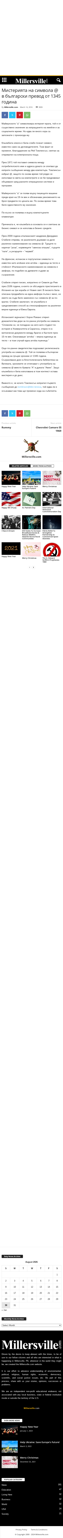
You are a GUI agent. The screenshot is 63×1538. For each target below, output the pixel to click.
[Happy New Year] (11, 478)
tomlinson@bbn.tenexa (29, 387)
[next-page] (33, 567)
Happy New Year (9, 486)
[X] (12, 115)
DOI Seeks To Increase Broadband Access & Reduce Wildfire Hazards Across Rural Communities (31, 535)
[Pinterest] (19, 115)
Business (6, 1499)
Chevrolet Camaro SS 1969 (48, 429)
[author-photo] (31, 446)
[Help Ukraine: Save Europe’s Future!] (31, 478)
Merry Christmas (49, 486)
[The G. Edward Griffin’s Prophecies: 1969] (51, 549)
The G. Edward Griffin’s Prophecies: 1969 (50, 560)
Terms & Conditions (39, 1529)
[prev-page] (29, 567)
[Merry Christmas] (51, 478)
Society (5, 1514)
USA (4, 1509)
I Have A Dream (8, 531)
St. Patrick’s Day (28, 507)
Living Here (7, 1494)
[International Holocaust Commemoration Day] (51, 499)
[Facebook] (5, 115)
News (4, 1485)
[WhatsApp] (27, 115)
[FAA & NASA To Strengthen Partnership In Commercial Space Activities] (51, 522)
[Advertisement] (31, 5)
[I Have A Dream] (11, 522)
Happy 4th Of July (9, 507)
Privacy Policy (21, 1529)
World (4, 1504)
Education (6, 1490)
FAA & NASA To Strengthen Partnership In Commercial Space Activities (50, 535)
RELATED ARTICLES (20, 466)
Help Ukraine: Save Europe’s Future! (30, 487)
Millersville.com (11, 107)
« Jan (4, 1310)
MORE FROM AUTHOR (42, 466)
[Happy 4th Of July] (11, 499)
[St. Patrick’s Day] (31, 499)
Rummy (6, 427)
